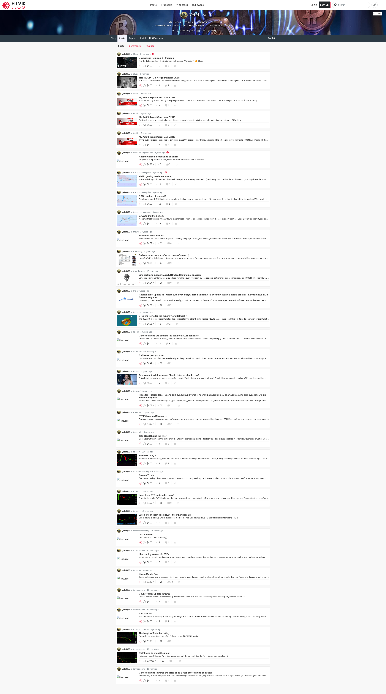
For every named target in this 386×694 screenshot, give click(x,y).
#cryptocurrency (140, 629)
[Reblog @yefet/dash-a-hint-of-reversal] (176, 203)
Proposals (166, 4)
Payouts (150, 45)
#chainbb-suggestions (143, 152)
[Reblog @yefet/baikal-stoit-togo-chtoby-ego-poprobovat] (177, 263)
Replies (132, 38)
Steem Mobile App (148, 574)
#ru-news (137, 412)
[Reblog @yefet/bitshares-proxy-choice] (178, 363)
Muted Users (180, 25)
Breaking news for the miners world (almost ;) (163, 316)
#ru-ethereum (139, 271)
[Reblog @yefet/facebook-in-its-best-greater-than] (177, 243)
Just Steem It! (146, 534)
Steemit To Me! (147, 475)
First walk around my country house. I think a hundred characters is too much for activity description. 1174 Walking (190, 120)
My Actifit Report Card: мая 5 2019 (157, 137)
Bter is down (145, 613)
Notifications (156, 38)
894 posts (188, 21)
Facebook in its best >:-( (151, 235)
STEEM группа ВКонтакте (153, 416)
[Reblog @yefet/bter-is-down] (175, 621)
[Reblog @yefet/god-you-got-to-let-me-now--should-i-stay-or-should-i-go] (175, 383)
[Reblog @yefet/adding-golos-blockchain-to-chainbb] (176, 164)
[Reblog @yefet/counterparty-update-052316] (175, 601)
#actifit (136, 93)
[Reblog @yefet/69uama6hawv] (175, 65)
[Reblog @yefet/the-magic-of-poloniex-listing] (177, 641)
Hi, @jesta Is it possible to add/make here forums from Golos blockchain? (172, 159)
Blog (113, 38)
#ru (134, 290)
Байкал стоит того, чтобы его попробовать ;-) (164, 255)
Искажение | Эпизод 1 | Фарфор (156, 58)
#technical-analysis (141, 172)
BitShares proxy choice (151, 355)
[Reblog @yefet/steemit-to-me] (175, 483)
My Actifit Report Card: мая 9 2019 (157, 97)
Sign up (324, 4)
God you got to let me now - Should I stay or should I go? (169, 375)
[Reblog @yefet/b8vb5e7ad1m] (175, 85)
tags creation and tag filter (152, 436)
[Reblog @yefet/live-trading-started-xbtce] (175, 562)
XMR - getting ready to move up (155, 176)
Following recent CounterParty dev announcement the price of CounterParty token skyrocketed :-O (183, 656)
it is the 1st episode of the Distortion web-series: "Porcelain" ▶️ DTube (171, 61)
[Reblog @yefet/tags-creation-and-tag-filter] (175, 443)
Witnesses (182, 4)
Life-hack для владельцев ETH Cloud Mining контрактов (170, 275)
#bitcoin (136, 451)
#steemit (137, 432)
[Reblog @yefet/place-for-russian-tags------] (178, 405)
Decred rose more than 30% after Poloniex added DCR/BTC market (169, 636)
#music (136, 371)
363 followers (175, 21)
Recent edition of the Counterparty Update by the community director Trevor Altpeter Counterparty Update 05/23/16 (192, 596)
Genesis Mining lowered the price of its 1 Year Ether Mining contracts (175, 672)
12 (171, 581)
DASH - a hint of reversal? (152, 196)
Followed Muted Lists (219, 25)
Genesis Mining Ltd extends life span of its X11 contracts (169, 335)
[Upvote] (141, 65)
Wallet (271, 38)
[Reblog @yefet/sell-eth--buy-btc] (175, 463)
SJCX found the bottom (151, 216)
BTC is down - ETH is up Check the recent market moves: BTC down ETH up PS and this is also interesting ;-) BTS (188, 517)
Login (314, 4)
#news (136, 231)
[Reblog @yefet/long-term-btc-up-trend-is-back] (177, 502)
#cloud (136, 331)
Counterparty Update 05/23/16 (154, 593)
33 (171, 405)
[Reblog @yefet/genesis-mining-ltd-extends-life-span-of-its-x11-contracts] (176, 343)
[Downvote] (144, 65)
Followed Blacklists (198, 25)
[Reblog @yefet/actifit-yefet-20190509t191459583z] (175, 105)
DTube (135, 54)
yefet (124, 54)
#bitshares (137, 351)
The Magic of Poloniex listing (154, 633)
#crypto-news (139, 550)
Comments (135, 45)
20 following (201, 21)
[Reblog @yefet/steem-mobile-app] (178, 581)
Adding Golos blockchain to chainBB (158, 156)
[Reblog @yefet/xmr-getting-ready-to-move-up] (176, 184)
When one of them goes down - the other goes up (165, 514)
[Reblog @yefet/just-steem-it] (175, 542)
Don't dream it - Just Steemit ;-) (153, 537)
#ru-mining (137, 251)
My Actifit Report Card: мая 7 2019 (157, 117)
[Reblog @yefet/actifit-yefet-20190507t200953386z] (175, 124)
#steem (136, 570)
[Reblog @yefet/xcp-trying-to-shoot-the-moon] (180, 660)
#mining (136, 312)
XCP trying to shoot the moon (154, 653)
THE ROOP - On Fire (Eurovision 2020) (159, 77)
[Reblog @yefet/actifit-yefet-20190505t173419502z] (175, 144)
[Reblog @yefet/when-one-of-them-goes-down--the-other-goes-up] (175, 522)
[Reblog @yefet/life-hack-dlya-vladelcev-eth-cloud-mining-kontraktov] (177, 282)
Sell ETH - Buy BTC (149, 455)
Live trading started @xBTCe (154, 554)
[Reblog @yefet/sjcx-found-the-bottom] (176, 223)
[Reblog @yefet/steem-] (177, 423)
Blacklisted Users (163, 25)
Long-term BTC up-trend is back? (156, 495)
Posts (153, 4)
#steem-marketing (141, 471)
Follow (377, 13)
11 (171, 363)
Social (143, 38)
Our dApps (198, 4)
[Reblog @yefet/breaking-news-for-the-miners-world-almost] (176, 323)
